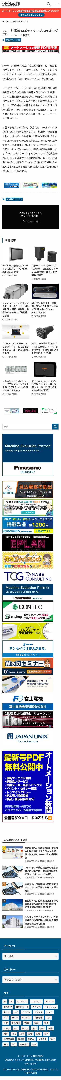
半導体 (7, 1028)
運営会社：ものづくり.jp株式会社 (19, 1059)
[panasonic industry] (27, 475)
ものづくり (22, 1001)
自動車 (21, 1039)
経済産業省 (9, 1039)
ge (5, 1001)
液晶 (22, 1033)
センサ (7, 1012)
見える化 (42, 1039)
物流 (46, 1033)
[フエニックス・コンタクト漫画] (30, 187)
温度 (30, 1033)
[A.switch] (27, 638)
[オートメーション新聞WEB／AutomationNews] (10, 4)
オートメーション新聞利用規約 (30, 1056)
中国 (48, 1017)
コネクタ (8, 1006)
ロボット (26, 1017)
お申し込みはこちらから (31, 14)
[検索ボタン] (49, 4)
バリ (6, 1017)
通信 (6, 1044)
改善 (6, 1033)
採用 (34, 1028)
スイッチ (36, 1006)
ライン (15, 1017)
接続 (42, 1028)
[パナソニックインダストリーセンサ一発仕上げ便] (11, 412)
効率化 (37, 1022)
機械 (14, 1033)
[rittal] (27, 727)
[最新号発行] (27, 821)
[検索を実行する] (55, 427)
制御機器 (16, 1022)
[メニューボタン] (57, 4)
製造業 (31, 1039)
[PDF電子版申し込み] (30, 52)
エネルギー (36, 1001)
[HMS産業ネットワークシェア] (27, 691)
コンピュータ (22, 1006)
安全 (16, 1028)
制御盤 (27, 1022)
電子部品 (24, 1044)
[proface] (11, 187)
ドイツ (49, 1012)
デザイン (26, 1012)
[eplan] (30, 412)
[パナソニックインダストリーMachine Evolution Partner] (27, 599)
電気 (34, 1044)
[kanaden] (49, 187)
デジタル (38, 1012)
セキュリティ (50, 1006)
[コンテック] (49, 413)
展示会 (25, 1028)
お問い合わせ (30, 1063)
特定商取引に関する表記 (45, 1059)
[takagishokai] (27, 673)
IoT (11, 1001)
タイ (16, 1012)
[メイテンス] (27, 497)
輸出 (52, 1039)
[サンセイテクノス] (27, 656)
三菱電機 (38, 1017)
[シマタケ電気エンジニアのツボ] (27, 567)
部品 (14, 1044)
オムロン (49, 1001)
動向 (46, 1022)
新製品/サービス (13, 40)
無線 (38, 1033)
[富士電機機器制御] (27, 709)
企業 (6, 1022)
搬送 (50, 1028)
